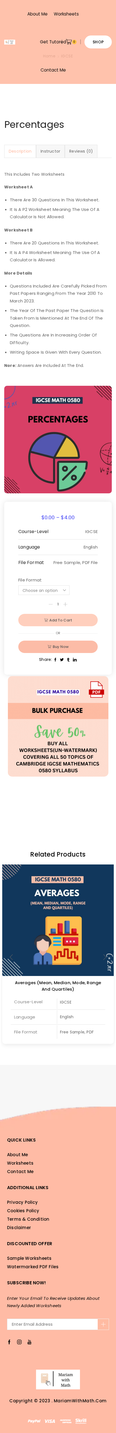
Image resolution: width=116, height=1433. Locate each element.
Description (20, 151)
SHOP (98, 42)
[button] (105, 957)
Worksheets (66, 14)
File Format (30, 580)
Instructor (50, 151)
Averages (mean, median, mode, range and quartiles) (58, 986)
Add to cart (60, 620)
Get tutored (53, 42)
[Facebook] (9, 1342)
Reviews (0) (81, 151)
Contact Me (53, 70)
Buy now (61, 646)
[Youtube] (29, 1342)
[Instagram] (19, 1342)
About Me (37, 14)
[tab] (20, 151)
